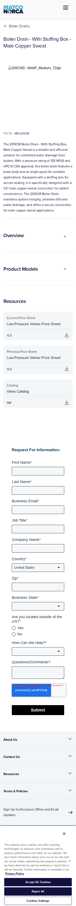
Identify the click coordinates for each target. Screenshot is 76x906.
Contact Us (11, 756)
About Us (10, 739)
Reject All (38, 891)
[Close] (64, 833)
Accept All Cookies (37, 882)
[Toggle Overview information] (63, 236)
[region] (38, 865)
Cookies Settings (38, 900)
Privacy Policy (14, 873)
